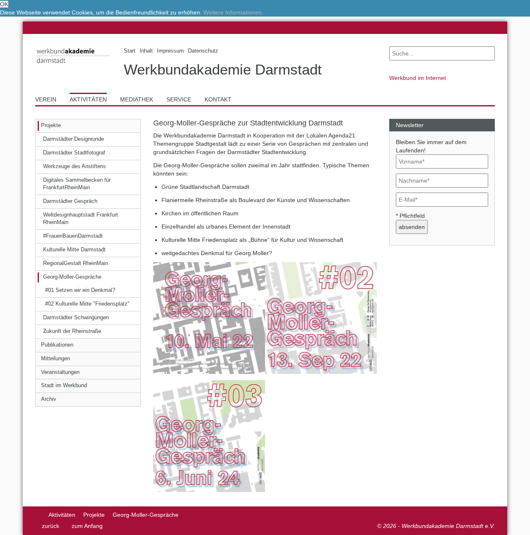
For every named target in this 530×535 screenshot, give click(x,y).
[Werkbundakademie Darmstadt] (73, 64)
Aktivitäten (61, 514)
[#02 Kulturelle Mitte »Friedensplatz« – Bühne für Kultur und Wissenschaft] (321, 317)
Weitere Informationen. (233, 12)
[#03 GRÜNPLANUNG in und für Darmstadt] (209, 435)
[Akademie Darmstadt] (38, 514)
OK (4, 4)
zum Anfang (87, 526)
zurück (50, 526)
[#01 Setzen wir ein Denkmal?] (209, 317)
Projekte (94, 514)
